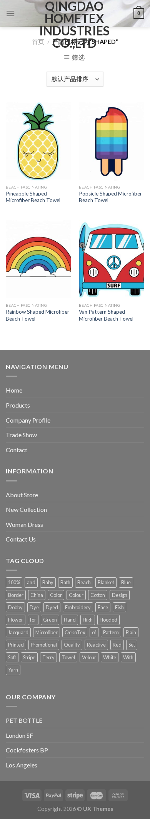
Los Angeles (21, 765)
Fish (119, 607)
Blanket (106, 582)
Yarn (13, 670)
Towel (68, 657)
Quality (72, 645)
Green (50, 620)
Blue (126, 582)
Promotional (44, 645)
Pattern (111, 632)
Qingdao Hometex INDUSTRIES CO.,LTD (74, 24)
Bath (65, 582)
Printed (16, 645)
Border (15, 595)
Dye (34, 607)
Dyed (52, 607)
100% (14, 582)
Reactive (96, 645)
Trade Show (21, 434)
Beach (84, 582)
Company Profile (28, 420)
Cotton (97, 595)
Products (18, 405)
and (31, 582)
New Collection (26, 509)
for (33, 620)
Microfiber (46, 632)
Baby (47, 582)
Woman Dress (24, 524)
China (36, 595)
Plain (131, 632)
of (94, 632)
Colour (76, 595)
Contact (16, 449)
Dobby (15, 607)
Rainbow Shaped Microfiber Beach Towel (37, 315)
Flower (15, 620)
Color (56, 595)
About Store (22, 494)
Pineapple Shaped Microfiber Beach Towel (33, 197)
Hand (70, 620)
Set (131, 645)
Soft (12, 657)
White (109, 657)
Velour (89, 657)
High (88, 620)
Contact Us (21, 539)
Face (103, 607)
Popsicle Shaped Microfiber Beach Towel (110, 197)
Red (117, 645)
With (128, 657)
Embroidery (78, 607)
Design (119, 595)
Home (14, 390)
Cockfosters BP (27, 750)
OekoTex (75, 632)
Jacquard (18, 632)
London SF (19, 735)
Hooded (108, 620)
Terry (48, 657)
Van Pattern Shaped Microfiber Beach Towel (106, 315)
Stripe (29, 657)
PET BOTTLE (24, 720)
